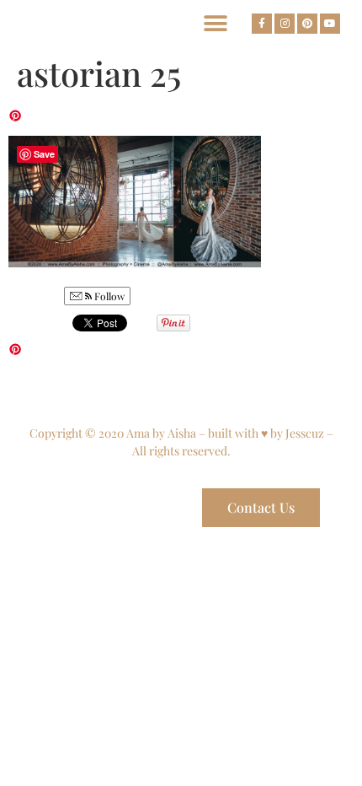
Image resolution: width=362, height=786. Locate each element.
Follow (108, 296)
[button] (215, 23)
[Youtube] (330, 23)
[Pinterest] (307, 23)
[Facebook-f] (262, 23)
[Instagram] (284, 23)
